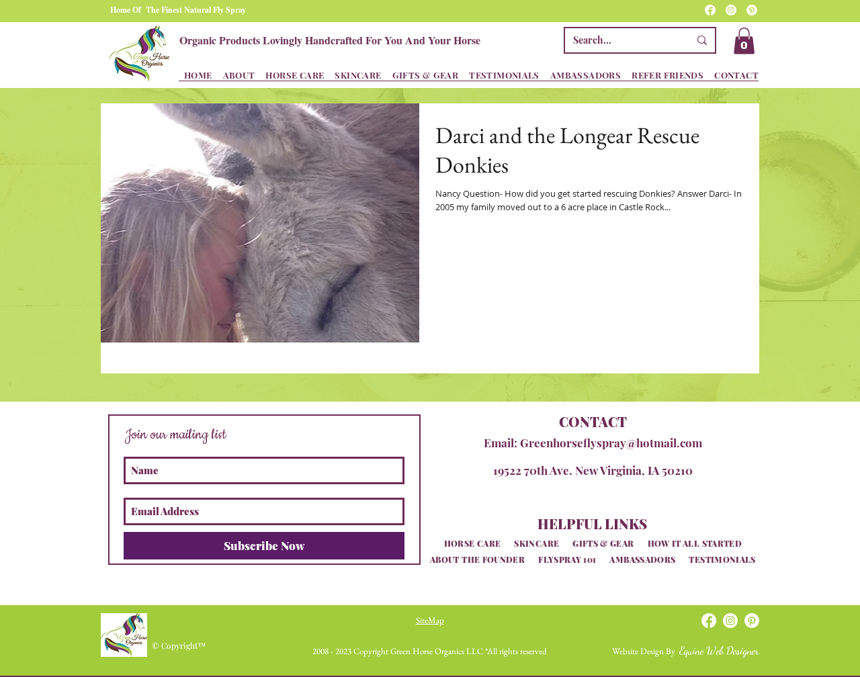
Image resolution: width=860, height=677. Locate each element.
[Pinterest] (751, 10)
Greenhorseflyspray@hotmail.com (611, 442)
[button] (744, 41)
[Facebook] (710, 10)
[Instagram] (731, 10)
